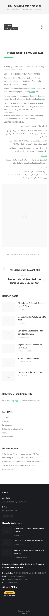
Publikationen (7, 437)
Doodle (32, 92)
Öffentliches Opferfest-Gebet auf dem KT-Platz (32, 304)
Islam (4, 433)
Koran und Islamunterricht (28, 358)
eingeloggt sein (16, 401)
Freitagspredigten (11, 29)
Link (40, 99)
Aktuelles (8, 25)
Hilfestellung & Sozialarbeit (12, 429)
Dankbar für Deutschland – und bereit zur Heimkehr (30, 332)
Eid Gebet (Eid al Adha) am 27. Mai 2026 (32, 318)
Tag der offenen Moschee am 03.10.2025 (30, 346)
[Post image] (8, 307)
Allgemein (6, 421)
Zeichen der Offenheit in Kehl (30, 372)
